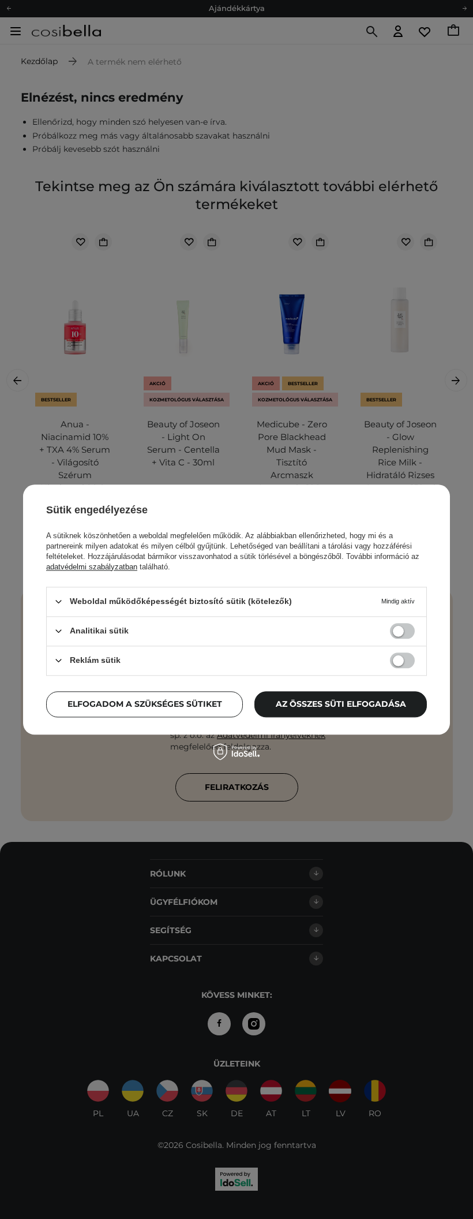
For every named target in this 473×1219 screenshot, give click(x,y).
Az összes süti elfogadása (341, 704)
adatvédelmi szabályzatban (91, 566)
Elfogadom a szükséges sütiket (144, 704)
